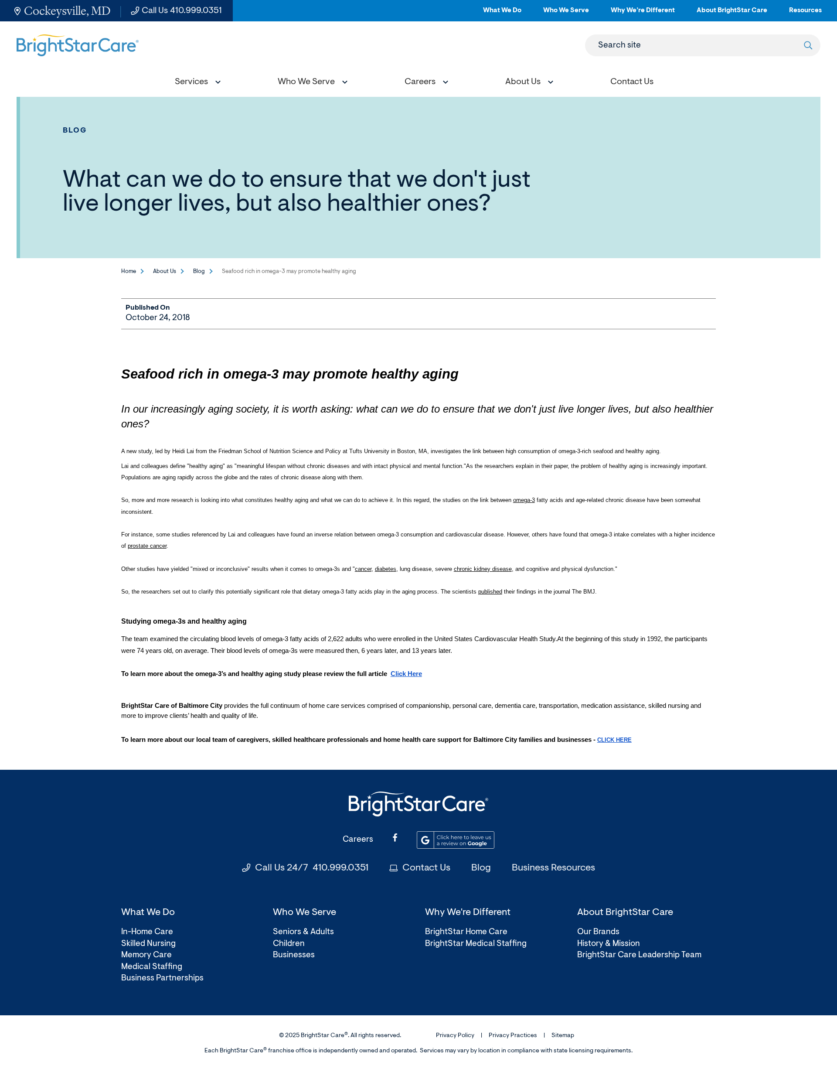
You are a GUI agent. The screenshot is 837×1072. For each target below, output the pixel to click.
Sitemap (562, 1036)
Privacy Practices (513, 1036)
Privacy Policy (455, 1036)
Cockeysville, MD (67, 10)
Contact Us (426, 868)
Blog (75, 130)
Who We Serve (566, 14)
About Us (164, 271)
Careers (358, 840)
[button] (195, 83)
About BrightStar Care (732, 14)
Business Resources (553, 868)
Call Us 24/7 (311, 868)
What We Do (502, 14)
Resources (805, 14)
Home (128, 271)
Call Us (182, 11)
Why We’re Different (643, 14)
